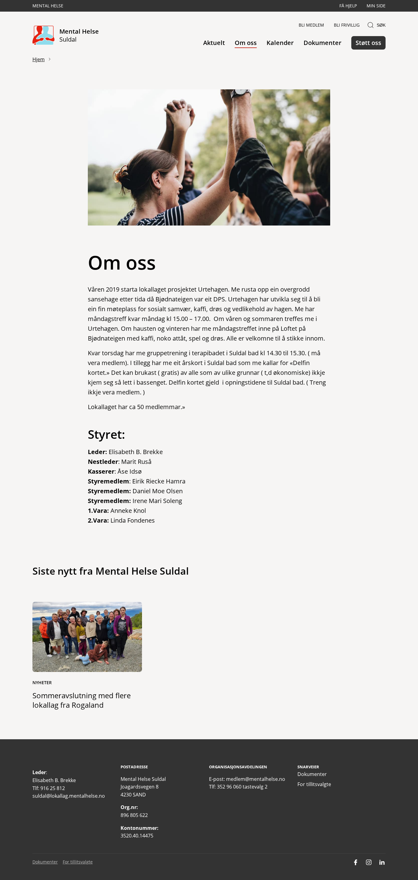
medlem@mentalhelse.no (255, 779)
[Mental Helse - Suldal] (43, 36)
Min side (376, 6)
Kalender (280, 43)
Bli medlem (311, 25)
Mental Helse (47, 6)
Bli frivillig (347, 25)
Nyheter (42, 682)
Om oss (246, 43)
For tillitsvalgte (314, 784)
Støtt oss (368, 43)
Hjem (38, 59)
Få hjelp (348, 6)
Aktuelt (214, 43)
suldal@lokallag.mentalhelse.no (68, 795)
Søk (381, 25)
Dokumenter (322, 43)
